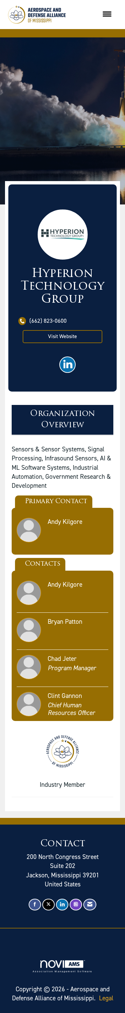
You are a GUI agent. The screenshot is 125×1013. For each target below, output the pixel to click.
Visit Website (62, 336)
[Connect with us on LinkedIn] (62, 904)
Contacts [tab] (42, 564)
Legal (106, 998)
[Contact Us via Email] (89, 904)
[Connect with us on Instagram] (76, 904)
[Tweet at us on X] (48, 904)
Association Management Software (63, 971)
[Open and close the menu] (93, 14)
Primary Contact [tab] (56, 501)
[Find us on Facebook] (35, 904)
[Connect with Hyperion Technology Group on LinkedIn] (67, 364)
